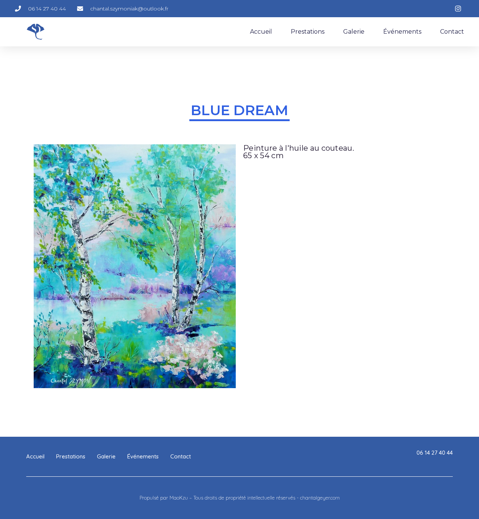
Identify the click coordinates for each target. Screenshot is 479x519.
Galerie (353, 31)
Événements (402, 31)
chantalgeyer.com (320, 498)
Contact (452, 31)
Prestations (307, 31)
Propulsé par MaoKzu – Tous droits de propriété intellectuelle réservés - (220, 498)
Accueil (261, 31)
